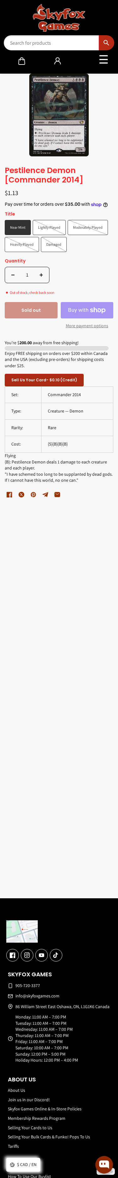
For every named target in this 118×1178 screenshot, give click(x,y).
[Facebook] (12, 955)
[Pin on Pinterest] (33, 494)
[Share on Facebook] (9, 494)
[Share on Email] (57, 494)
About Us (16, 1090)
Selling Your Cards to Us (30, 1127)
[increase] (41, 275)
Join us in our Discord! (29, 1099)
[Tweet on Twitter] (21, 494)
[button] (21, 61)
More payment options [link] (87, 325)
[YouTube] (41, 955)
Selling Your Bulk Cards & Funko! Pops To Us (49, 1137)
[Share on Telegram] (45, 494)
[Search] (106, 42)
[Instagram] (27, 955)
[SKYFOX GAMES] (59, 18)
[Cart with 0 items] (21, 61)
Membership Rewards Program (36, 1118)
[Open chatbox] (104, 1165)
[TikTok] (56, 955)
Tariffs (13, 1146)
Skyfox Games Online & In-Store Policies (44, 1109)
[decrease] (13, 275)
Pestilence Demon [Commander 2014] (44, 175)
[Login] (57, 61)
